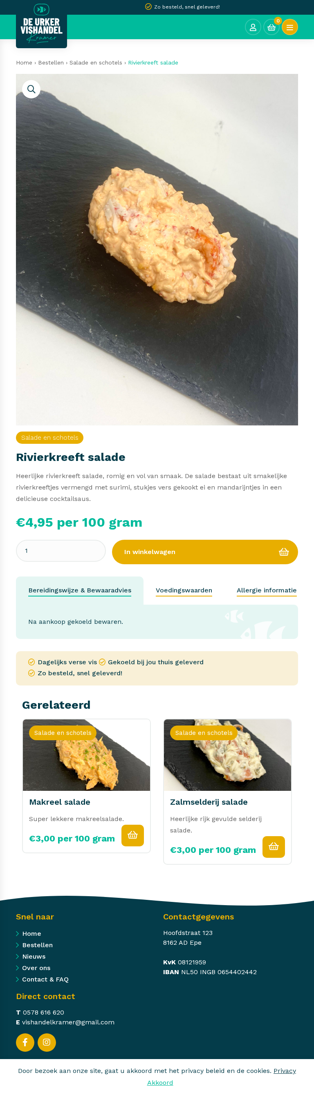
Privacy (285, 1071)
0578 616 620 (43, 1012)
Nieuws (33, 956)
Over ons (36, 968)
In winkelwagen (149, 552)
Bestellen (51, 62)
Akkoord (160, 1082)
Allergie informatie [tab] (267, 590)
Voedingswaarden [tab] (184, 590)
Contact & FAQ (45, 979)
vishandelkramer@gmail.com (68, 1022)
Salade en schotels (96, 62)
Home (24, 62)
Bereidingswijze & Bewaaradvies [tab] (79, 590)
